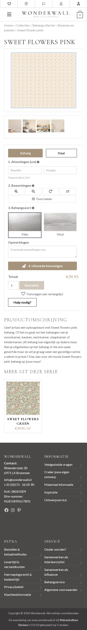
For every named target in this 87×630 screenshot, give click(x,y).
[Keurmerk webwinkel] (13, 524)
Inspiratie (50, 492)
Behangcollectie (43, 25)
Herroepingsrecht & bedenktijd (18, 576)
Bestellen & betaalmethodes (15, 551)
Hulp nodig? (22, 302)
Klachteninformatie (17, 594)
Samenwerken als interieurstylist (56, 559)
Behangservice (54, 582)
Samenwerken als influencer (56, 572)
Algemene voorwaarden (60, 590)
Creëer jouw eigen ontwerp (56, 474)
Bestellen (32, 285)
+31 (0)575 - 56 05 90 (19, 484)
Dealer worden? (55, 549)
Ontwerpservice (55, 500)
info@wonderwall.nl (18, 480)
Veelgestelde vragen (58, 464)
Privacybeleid (13, 587)
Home (8, 25)
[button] (42, 294)
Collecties (23, 25)
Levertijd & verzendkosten (14, 564)
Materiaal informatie (58, 484)
